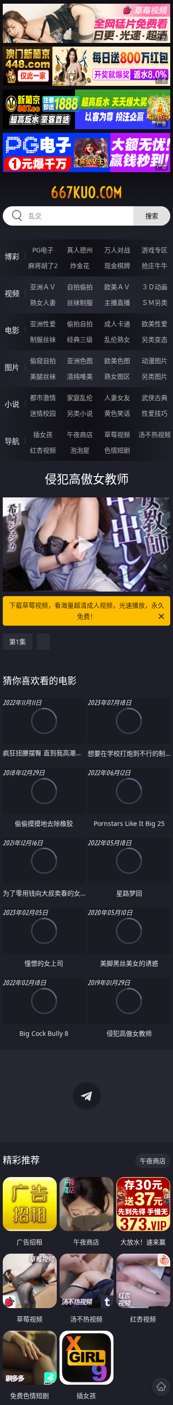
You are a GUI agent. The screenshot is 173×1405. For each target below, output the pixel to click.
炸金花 (79, 265)
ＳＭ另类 (154, 302)
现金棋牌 (117, 265)
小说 (12, 404)
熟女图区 (117, 376)
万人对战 (117, 249)
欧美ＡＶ (117, 286)
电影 (12, 330)
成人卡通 (117, 323)
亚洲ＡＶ (43, 286)
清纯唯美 (80, 376)
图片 (12, 367)
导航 (12, 441)
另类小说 (80, 413)
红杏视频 (43, 450)
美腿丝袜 (43, 376)
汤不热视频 (154, 434)
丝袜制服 (80, 302)
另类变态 (154, 339)
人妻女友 (117, 397)
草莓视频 (117, 434)
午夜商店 (80, 434)
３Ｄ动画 (154, 286)
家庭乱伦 (80, 397)
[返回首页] (161, 1386)
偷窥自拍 (43, 360)
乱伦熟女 (117, 339)
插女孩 (43, 434)
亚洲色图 (80, 360)
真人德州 (80, 249)
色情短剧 (117, 450)
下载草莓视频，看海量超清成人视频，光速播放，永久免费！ (86, 611)
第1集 (17, 641)
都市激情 (43, 397)
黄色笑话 (117, 413)
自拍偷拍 (80, 286)
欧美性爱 (154, 323)
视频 (12, 293)
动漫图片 (154, 360)
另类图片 (154, 376)
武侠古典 (154, 397)
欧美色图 (117, 360)
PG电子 (43, 249)
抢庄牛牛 (154, 265)
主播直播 (117, 302)
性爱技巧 (154, 413)
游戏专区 (154, 249)
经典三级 (80, 339)
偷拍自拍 (80, 323)
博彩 (12, 256)
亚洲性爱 (43, 323)
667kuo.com (86, 192)
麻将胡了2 (43, 265)
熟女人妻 (43, 302)
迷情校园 (43, 413)
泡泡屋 (79, 450)
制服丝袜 (43, 339)
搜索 (151, 215)
